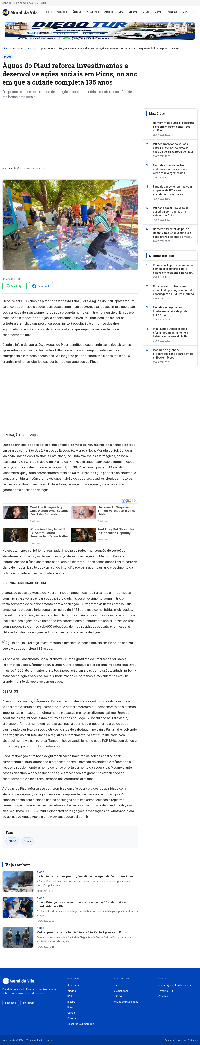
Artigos (108, 11)
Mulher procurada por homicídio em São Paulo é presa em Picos (82, 932)
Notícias (18, 48)
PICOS (12, 841)
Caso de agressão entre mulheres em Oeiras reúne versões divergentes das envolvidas (170, 169)
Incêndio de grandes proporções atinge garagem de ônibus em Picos (85, 876)
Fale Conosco (121, 990)
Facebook (10, 1002)
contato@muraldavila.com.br (174, 985)
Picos (31, 48)
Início (48, 11)
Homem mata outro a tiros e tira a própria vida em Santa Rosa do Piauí (173, 126)
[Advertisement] (70, 131)
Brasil (146, 11)
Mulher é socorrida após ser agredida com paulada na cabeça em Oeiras (171, 211)
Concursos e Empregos (80, 1023)
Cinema (172, 11)
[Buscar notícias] (194, 12)
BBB (121, 11)
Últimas (76, 11)
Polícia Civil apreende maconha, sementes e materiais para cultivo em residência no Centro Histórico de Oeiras (173, 269)
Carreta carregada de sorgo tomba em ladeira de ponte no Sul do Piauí (172, 311)
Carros (159, 11)
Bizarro (133, 11)
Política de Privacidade (125, 1001)
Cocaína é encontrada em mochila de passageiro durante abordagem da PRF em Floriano (173, 290)
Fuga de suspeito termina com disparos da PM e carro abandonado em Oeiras (172, 190)
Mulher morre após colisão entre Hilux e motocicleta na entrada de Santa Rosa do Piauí (173, 148)
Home (116, 985)
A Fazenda (93, 11)
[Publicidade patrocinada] (100, 31)
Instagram (28, 1002)
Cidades (62, 11)
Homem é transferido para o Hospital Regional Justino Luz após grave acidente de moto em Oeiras (172, 233)
